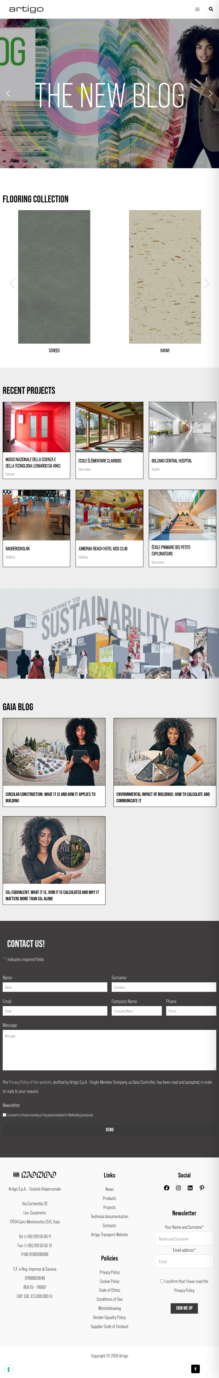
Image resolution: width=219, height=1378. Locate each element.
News (109, 1189)
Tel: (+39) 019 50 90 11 (35, 1236)
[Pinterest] (202, 1189)
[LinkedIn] (190, 1189)
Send (110, 1130)
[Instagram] (178, 1189)
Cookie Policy (109, 1281)
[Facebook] (166, 1189)
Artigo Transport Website (109, 1234)
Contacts (109, 1225)
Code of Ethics (109, 1290)
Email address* (184, 1250)
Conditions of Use (110, 1299)
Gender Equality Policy (109, 1317)
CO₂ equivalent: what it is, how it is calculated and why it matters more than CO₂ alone (52, 895)
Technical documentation (109, 1216)
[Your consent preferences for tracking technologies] (8, 1369)
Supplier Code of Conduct (109, 1326)
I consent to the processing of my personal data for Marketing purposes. (50, 1114)
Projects (109, 1207)
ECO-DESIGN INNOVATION (109, 93)
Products (109, 1198)
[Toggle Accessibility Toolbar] (195, 1369)
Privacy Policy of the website (30, 1082)
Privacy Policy (110, 1272)
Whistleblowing (109, 1308)
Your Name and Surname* (184, 1227)
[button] (211, 9)
